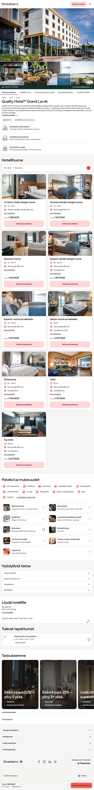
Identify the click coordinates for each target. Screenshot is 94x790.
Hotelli (4, 97)
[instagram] (44, 761)
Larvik (18, 97)
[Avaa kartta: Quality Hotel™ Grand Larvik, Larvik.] (88, 621)
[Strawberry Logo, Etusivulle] (10, 4)
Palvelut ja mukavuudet (44, 92)
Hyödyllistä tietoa (65, 92)
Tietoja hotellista (9, 92)
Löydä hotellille (83, 92)
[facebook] (38, 761)
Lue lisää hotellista (8, 115)
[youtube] (55, 761)
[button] (24, 186)
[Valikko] (90, 4)
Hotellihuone (25, 92)
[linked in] (49, 761)
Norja (11, 97)
